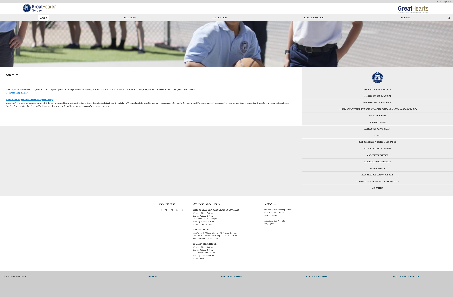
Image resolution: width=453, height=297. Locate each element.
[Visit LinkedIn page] (182, 210)
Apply (43, 17)
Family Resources (314, 17)
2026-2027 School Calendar (377, 96)
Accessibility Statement (231, 276)
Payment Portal (377, 115)
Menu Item (377, 188)
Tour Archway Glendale (377, 89)
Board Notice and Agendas (317, 276)
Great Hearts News (377, 155)
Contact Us (152, 276)
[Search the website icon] (449, 17)
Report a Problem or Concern (377, 174)
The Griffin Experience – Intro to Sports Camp (29, 99)
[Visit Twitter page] (166, 210)
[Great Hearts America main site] (413, 8)
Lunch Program (377, 122)
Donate (405, 17)
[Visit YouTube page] (177, 210)
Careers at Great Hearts (377, 161)
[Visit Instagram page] (171, 210)
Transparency (377, 168)
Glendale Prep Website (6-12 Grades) (377, 142)
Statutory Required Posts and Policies (377, 181)
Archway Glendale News (377, 148)
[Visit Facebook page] (161, 210)
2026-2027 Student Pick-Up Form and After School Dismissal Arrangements (377, 109)
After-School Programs (377, 129)
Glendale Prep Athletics (18, 92)
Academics (130, 17)
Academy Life (220, 17)
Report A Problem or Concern (406, 276)
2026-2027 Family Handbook (377, 102)
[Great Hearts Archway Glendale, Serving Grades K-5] (40, 8)
